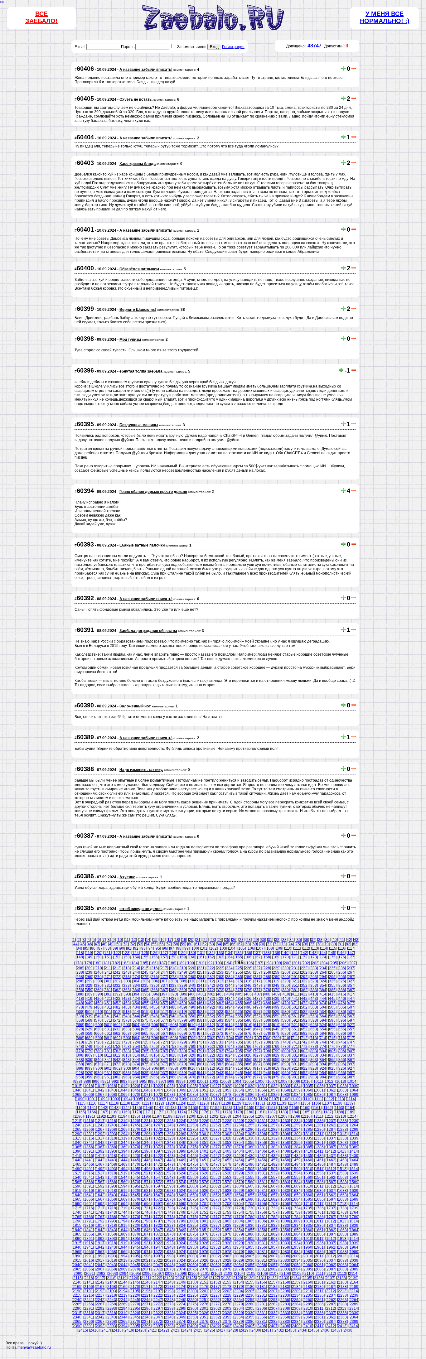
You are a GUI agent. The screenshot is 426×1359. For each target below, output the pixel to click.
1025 (192, 1086)
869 (89, 1064)
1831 (261, 1225)
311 (201, 981)
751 (107, 1046)
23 (213, 939)
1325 (192, 1138)
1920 (134, 1243)
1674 (181, 1199)
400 (192, 994)
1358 (284, 1142)
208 (80, 968)
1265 (77, 1129)
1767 (100, 1217)
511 (108, 1012)
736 (248, 1042)
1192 (101, 1116)
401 (201, 994)
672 (210, 1033)
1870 (134, 1234)
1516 (88, 1173)
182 (116, 963)
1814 (353, 1221)
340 (192, 985)
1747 (157, 1212)
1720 (134, 1208)
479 (89, 1007)
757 (164, 1046)
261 (295, 972)
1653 (227, 1195)
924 (323, 1068)
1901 (204, 1238)
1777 (215, 1217)
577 (164, 1020)
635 (145, 1029)
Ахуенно (127, 877)
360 (98, 990)
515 (145, 1012)
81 (341, 944)
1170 (137, 1112)
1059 (296, 1090)
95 (158, 948)
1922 (157, 1243)
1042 (100, 1090)
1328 (227, 1138)
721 (107, 1042)
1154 (238, 1108)
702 (211, 1038)
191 (200, 963)
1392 (100, 1151)
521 (201, 1012)
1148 (170, 1108)
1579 (238, 1182)
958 (79, 1077)
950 (285, 1073)
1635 (307, 1190)
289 (276, 977)
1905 (250, 1238)
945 (238, 1073)
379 (276, 990)
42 (349, 939)
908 (173, 1068)
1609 (296, 1186)
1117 (103, 1103)
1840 (77, 1230)
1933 (284, 1243)
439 (276, 998)
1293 (111, 1134)
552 (210, 1016)
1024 (181, 1086)
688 (80, 1038)
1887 (331, 1234)
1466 (88, 1164)
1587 (331, 1182)
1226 (204, 1121)
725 (145, 1042)
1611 (319, 1186)
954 (323, 1073)
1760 (307, 1212)
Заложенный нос (135, 706)
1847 (157, 1230)
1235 (307, 1121)
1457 (273, 1160)
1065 (77, 1094)
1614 (353, 1186)
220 (192, 968)
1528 (227, 1173)
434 (229, 998)
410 (286, 994)
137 (257, 953)
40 (334, 939)
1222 (157, 1121)
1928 (227, 1243)
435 (238, 998)
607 (164, 1025)
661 (107, 1033)
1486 (319, 1164)
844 (136, 1060)
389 (89, 994)
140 (285, 953)
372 (210, 990)
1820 (134, 1225)
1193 (112, 1116)
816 (154, 1055)
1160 (305, 1108)
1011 (317, 1081)
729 (182, 1042)
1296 (146, 1134)
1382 (273, 1147)
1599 (181, 1186)
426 (154, 998)
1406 (261, 1151)
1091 (91, 1099)
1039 (354, 1086)
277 (164, 977)
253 (220, 972)
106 (251, 948)
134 (229, 953)
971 (201, 1077)
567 (351, 1016)
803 (313, 1051)
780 (98, 1051)
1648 (169, 1195)
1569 (123, 1182)
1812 (330, 1221)
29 (256, 939)
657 (351, 1029)
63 (212, 944)
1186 (316, 1112)
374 (229, 990)
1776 (204, 1217)
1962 (331, 1247)
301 (108, 981)
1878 (227, 1234)
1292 (100, 1134)
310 (192, 981)
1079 (238, 1094)
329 (89, 985)
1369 (123, 1147)
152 (117, 957)
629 (89, 1029)
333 (126, 985)
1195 (134, 1116)
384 (323, 990)
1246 (146, 1125)
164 (229, 957)
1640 (77, 1195)
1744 (123, 1212)
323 (313, 981)
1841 (88, 1230)
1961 (319, 1247)
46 (90, 944)
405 (239, 994)
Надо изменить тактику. (141, 770)
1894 (123, 1238)
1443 (111, 1160)
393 (126, 994)
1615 (77, 1190)
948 (267, 1073)
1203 (225, 1116)
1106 (263, 1099)
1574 (181, 1182)
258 (267, 972)
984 (323, 1077)
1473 (169, 1164)
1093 (114, 1099)
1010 (306, 1081)
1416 (88, 1156)
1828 (227, 1225)
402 (211, 994)
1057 (273, 1090)
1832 (273, 1225)
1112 (329, 1099)
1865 (77, 1234)
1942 (100, 1247)
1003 (225, 1081)
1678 (227, 1199)
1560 (307, 1177)
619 (276, 1025)
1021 (146, 1086)
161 (201, 957)
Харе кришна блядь (137, 163)
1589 (354, 1182)
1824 (181, 1225)
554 (229, 1016)
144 (322, 953)
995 (143, 1081)
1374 (181, 1147)
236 (341, 968)
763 (220, 1046)
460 (192, 1003)
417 (351, 994)
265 (332, 972)
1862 (331, 1230)
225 (238, 968)
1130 (248, 1103)
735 (238, 1042)
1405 (250, 1151)
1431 (261, 1156)
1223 (169, 1121)
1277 (215, 1129)
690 (98, 1038)
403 (220, 994)
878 (173, 1064)
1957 (273, 1247)
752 (117, 1046)
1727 (215, 1208)
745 (332, 1042)
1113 (340, 1099)
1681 (261, 1199)
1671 (146, 1199)
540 (98, 1016)
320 (285, 981)
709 (276, 1038)
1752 (215, 1212)
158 (173, 957)
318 (267, 981)
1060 (307, 1090)
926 (341, 1068)
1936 (319, 1243)
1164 (350, 1108)
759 (182, 1046)
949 (276, 1073)
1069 (123, 1094)
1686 (319, 1199)
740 (285, 1042)
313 (220, 981)
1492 (100, 1169)
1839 (354, 1225)
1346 (146, 1142)
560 (285, 1016)
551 (201, 1016)
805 (332, 1051)
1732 (273, 1208)
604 (136, 1025)
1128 (226, 1103)
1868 (111, 1234)
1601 (204, 1186)
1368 (111, 1147)
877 (164, 1064)
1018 (111, 1086)
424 (136, 998)
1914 (353, 1238)
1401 (204, 1151)
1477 (215, 1164)
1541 (88, 1177)
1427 (215, 1156)
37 (313, 939)
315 (238, 981)
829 (276, 1055)
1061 (319, 1090)
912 (210, 1068)
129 (182, 953)
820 (192, 1055)
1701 (204, 1204)
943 (220, 1073)
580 (192, 1020)
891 (295, 1064)
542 (117, 1016)
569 (89, 1020)
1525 (192, 1173)
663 (126, 1033)
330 (98, 985)
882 (210, 1064)
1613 (342, 1186)
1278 (227, 1129)
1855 (250, 1230)
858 (267, 1060)
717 (351, 1038)
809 (89, 1055)
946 (248, 1073)
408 (267, 994)
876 (154, 1064)
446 (341, 998)
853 (220, 1060)
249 (182, 972)
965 (145, 1077)
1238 (342, 1121)
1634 (296, 1190)
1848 (169, 1230)
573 (126, 1020)
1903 (227, 1238)
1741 (88, 1212)
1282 (273, 1129)
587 (257, 1020)
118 (80, 953)
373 (220, 990)
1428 (227, 1156)
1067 (100, 1094)
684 (323, 1033)
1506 (261, 1169)
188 (172, 963)
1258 (284, 1125)
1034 (296, 1086)
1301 (204, 1134)
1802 (215, 1221)
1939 (354, 1243)
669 (182, 1033)
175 (332, 957)
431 (201, 998)
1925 (192, 1243)
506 (341, 1007)
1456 (261, 1160)
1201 (202, 1116)
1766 (88, 1217)
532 (304, 1012)
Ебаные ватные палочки (142, 545)
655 (332, 1029)
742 (304, 1042)
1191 (89, 1116)
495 (238, 1007)
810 (98, 1055)
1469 (123, 1164)
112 (306, 948)
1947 (157, 1247)
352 (304, 985)
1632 (273, 1190)
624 (323, 1025)
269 (89, 977)
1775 (192, 1217)
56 (161, 944)
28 (248, 939)
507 (351, 1007)
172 (304, 957)
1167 (103, 1112)
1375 (192, 1147)
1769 (123, 1217)
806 (341, 1051)
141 (294, 953)
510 (98, 1012)
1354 (238, 1142)
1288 (342, 1129)
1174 (181, 1112)
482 (117, 1007)
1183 (282, 1112)
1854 (238, 1230)
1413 (342, 1151)
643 (220, 1029)
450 (98, 1003)
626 (341, 1025)
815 (145, 1055)
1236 (319, 1121)
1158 (282, 1108)
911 (201, 1068)
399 (183, 994)
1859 (296, 1230)
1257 (273, 1125)
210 (98, 968)
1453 (227, 1160)
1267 (100, 1129)
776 (341, 1046)
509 (89, 1012)
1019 (123, 1086)
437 (257, 998)
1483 (284, 1164)
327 (351, 981)
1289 (354, 1129)
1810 (307, 1221)
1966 (88, 1252)
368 (173, 990)
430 (192, 998)
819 (182, 1055)
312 (210, 981)
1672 (157, 1199)
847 (164, 1060)
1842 (100, 1230)
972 (210, 1077)
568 (79, 1020)
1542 (100, 1177)
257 (257, 972)
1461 (319, 1160)
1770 (134, 1217)
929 (89, 1073)
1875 (192, 1234)
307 (164, 981)
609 (183, 1025)
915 (238, 1068)
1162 (327, 1108)
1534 (296, 1173)
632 (117, 1029)
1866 (88, 1234)
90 (122, 948)
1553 (227, 1177)
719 (89, 1042)
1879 (238, 1234)
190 (190, 963)
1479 (238, 1164)
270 (98, 977)
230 (285, 968)
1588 (342, 1182)
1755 (250, 1212)
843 (126, 1060)
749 (89, 1046)
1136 (316, 1103)
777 (351, 1046)
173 (313, 957)
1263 (342, 1125)
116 (342, 948)
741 (295, 1042)
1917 (100, 1243)
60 (190, 944)
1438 (342, 1156)
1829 (238, 1225)
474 (323, 1003)
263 (313, 972)
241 (107, 972)
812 (117, 1055)
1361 (319, 1142)
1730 (250, 1208)
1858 (284, 1230)
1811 (319, 1221)
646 (248, 1029)
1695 (134, 1204)
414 (323, 994)
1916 (88, 1243)
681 (295, 1033)
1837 (331, 1225)
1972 (157, 1252)
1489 (354, 1164)
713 (313, 1038)
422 (117, 998)
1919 (123, 1243)
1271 (146, 1129)
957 (351, 1073)
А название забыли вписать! (145, 69)
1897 (157, 1238)
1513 (342, 1169)
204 (324, 963)
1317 (100, 1138)
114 (324, 948)
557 (257, 1016)
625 (332, 1025)
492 (210, 1007)
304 (136, 981)
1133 (282, 1103)
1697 (157, 1204)
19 (184, 939)
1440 (77, 1160)
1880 (250, 1234)
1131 (259, 1103)
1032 (273, 1086)
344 (229, 985)
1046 (146, 1090)
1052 (215, 1090)
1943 (111, 1247)
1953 (227, 1247)
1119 (125, 1103)
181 (106, 963)
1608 (284, 1186)
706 (248, 1038)
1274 (181, 1129)
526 (248, 1012)
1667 (100, 1199)
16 (162, 939)
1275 (192, 1129)
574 (136, 1020)
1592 (100, 1186)
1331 (261, 1138)
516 (154, 1012)
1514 (353, 1169)
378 (267, 990)
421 (107, 998)
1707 (273, 1204)
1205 (248, 1116)
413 (313, 994)
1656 (261, 1195)
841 (107, 1060)
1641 (88, 1195)
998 (171, 1081)
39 (327, 939)
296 (341, 977)
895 (332, 1064)
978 (267, 1077)
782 (117, 1051)
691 (108, 1038)
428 (173, 998)
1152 (215, 1108)
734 (229, 1042)
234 (323, 968)
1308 (284, 1134)
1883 (284, 1234)
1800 (192, 1221)
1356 (261, 1142)
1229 (238, 1121)
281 (201, 977)
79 (326, 944)
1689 (354, 1199)
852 (210, 1060)
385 (332, 990)
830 (285, 1055)
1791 (88, 1221)
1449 (181, 1160)
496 (248, 1007)
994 (133, 1081)
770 (285, 1046)
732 (210, 1042)
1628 (227, 1190)
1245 (134, 1125)
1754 (238, 1212)
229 (276, 968)
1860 (307, 1230)
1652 (215, 1195)
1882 (273, 1234)
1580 (250, 1182)
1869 (123, 1234)
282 (210, 977)
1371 (146, 1147)
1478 (227, 1164)
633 (126, 1029)
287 (257, 977)
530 (285, 1012)
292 (304, 977)
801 (295, 1051)
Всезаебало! (41, 17)
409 (276, 994)
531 (295, 1012)
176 (341, 957)
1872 (157, 1234)
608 (173, 1025)
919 (276, 1068)
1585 (307, 1182)
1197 (157, 1116)
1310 (307, 1134)
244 (136, 972)
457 (164, 1003)
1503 (227, 1169)
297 (351, 977)
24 (220, 939)
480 (98, 1007)
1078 (227, 1094)
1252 (215, 1125)
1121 (147, 1103)
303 (126, 981)
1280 (250, 1129)
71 (269, 944)
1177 (215, 1112)
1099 (184, 1099)
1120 (136, 1103)
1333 (284, 1138)
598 (80, 1025)
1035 (307, 1086)
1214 (352, 1116)
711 (295, 1038)
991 (105, 1081)
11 (127, 939)
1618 (111, 1190)
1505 (250, 1169)
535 (332, 1012)
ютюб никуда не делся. (140, 909)
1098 (172, 1099)
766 (248, 1046)
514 (136, 1012)
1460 (307, 1160)
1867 (100, 1234)
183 (125, 963)
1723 (169, 1208)
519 (182, 1012)
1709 (296, 1204)
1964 (354, 1247)
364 (136, 990)
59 (183, 944)
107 (260, 948)
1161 (316, 1108)
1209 (294, 1116)
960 (98, 1077)
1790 (77, 1221)
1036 (319, 1086)
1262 (331, 1125)
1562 (331, 1177)
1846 (146, 1230)
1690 (77, 1204)
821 (201, 1055)
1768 (111, 1217)
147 (350, 953)
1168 (114, 1112)
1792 (100, 1221)
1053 (227, 1090)
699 (183, 1038)
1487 (331, 1164)
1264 (354, 1125)
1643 (111, 1195)
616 (248, 1025)
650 (285, 1029)
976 (248, 1077)
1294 (123, 1134)
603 (126, 1025)
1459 (296, 1160)
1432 (273, 1156)
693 (126, 1038)
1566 (88, 1182)
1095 (137, 1099)
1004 (237, 1081)
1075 (192, 1094)
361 (107, 990)
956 (341, 1073)
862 (304, 1060)
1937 (331, 1243)
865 (332, 1060)
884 (229, 1064)
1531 (261, 1173)
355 (332, 985)
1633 (284, 1190)
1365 (77, 1147)
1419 (123, 1156)
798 (267, 1051)
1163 (339, 1108)
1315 (77, 1138)
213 (126, 968)
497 (257, 1007)
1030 (250, 1086)
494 (229, 1007)
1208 (283, 1116)
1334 (296, 1138)
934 (136, 1073)
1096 (149, 1099)
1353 (227, 1142)
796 (248, 1051)
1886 (319, 1234)
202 (306, 963)
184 (134, 963)
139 (276, 953)
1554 (238, 1177)
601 (108, 1025)
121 (107, 953)
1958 (284, 1247)
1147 (159, 1108)
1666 (88, 1199)
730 (192, 1042)
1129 (237, 1103)
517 (164, 1012)
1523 (169, 1173)
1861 (319, 1230)
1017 (100, 1086)
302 (117, 981)
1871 (146, 1234)
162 (210, 957)
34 (291, 939)
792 (210, 1051)
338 (173, 985)
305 (145, 981)
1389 (354, 1147)
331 (107, 985)
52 (133, 944)
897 (351, 1064)
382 (304, 990)
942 (210, 1073)
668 (173, 1033)
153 (126, 957)
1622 (157, 1190)
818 (173, 1055)
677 (257, 1033)
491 (201, 1007)
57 (169, 944)
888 (267, 1064)
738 (267, 1042)
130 (191, 953)
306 (155, 981)
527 (257, 1012)
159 (182, 957)
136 (247, 953)
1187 (327, 1112)
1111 (318, 1099)
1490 (77, 1169)
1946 (146, 1247)
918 (267, 1068)
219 (182, 968)
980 (285, 1077)
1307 (273, 1134)
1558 (284, 1177)
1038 (342, 1086)
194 (228, 963)
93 (143, 948)
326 (341, 981)
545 (145, 1016)
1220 (134, 1121)
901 (108, 1068)
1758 (284, 1212)
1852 (215, 1230)
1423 (169, 1156)
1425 (192, 1156)
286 (248, 977)
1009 (294, 1081)
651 (295, 1029)
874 (136, 1064)
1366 (88, 1147)
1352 (215, 1142)
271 (107, 977)
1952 (215, 1247)
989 (87, 1081)
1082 (273, 1094)
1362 (331, 1142)
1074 (181, 1094)
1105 (251, 1099)
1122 (158, 1103)
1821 (146, 1225)
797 (257, 1051)
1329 (238, 1138)
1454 (238, 1160)
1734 (296, 1208)
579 (182, 1020)
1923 (169, 1243)
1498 (169, 1169)
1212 (329, 1116)
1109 (296, 1099)
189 (181, 963)
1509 (296, 1169)
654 (323, 1029)
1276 (204, 1129)
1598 (169, 1186)
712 (304, 1038)
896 (341, 1064)
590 (285, 1020)
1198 (168, 1116)
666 (154, 1033)
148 (79, 957)
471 (295, 1003)
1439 (354, 1156)
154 (136, 957)
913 (220, 1068)
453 (126, 1003)
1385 (307, 1147)
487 (164, 1007)
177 (351, 957)
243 (126, 972)
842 (117, 1060)
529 (276, 1012)
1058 (284, 1090)
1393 (111, 1151)
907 (164, 1068)
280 (192, 977)
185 (144, 963)
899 (89, 1068)
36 (306, 939)
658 (79, 1033)
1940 (77, 1247)
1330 (250, 1138)
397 (164, 994)
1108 (285, 1099)
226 (248, 968)
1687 (331, 1199)
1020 (134, 1086)
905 (145, 1068)
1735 (307, 1208)
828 (267, 1055)
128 (173, 953)
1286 (319, 1129)
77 (312, 944)
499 (276, 1007)
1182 (271, 1112)
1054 (238, 1090)
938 (173, 1073)
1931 (261, 1243)
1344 (123, 1142)
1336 (319, 1138)
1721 (146, 1208)
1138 (338, 1103)
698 (173, 1038)
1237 (331, 1121)
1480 (250, 1164)
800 (285, 1051)
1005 (248, 1081)
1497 (157, 1169)
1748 (169, 1212)
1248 (169, 1125)
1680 (250, 1199)
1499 (181, 1169)
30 (263, 939)
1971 (146, 1252)
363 (126, 990)
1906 (261, 1238)
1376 (204, 1147)
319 (276, 981)
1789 (354, 1217)
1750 (192, 1212)
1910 (307, 1238)
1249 (181, 1125)
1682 (273, 1199)
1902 (215, 1238)
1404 (238, 1151)
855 (238, 1060)
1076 (204, 1094)
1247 (157, 1125)
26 (234, 939)
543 (126, 1016)
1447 (157, 1160)
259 (276, 972)
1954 (238, 1247)
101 (204, 948)
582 (210, 1020)
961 (107, 1077)
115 (333, 948)
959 (89, 1077)
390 (98, 994)
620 (285, 1025)
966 (154, 1077)
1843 (111, 1230)
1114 (351, 1099)
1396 (146, 1151)
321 (295, 981)
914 (229, 1068)
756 (154, 1046)
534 (323, 1012)
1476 (204, 1164)
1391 (88, 1151)
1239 (354, 1121)
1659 (296, 1195)
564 (323, 1016)
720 (98, 1042)
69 (255, 944)
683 (313, 1033)
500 (285, 1007)
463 (220, 1003)
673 (220, 1033)
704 (229, 1038)
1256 (261, 1125)
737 (257, 1042)
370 (192, 990)
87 (100, 948)
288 (267, 977)
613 (220, 1025)
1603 (227, 1186)
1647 (157, 1195)
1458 (284, 1160)
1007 (271, 1081)
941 (201, 1073)
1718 (111, 1208)
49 (111, 944)
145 (332, 953)
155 (145, 957)
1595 (134, 1186)
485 (145, 1007)
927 (351, 1068)
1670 (134, 1199)
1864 (354, 1230)
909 (183, 1068)
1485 (307, 1164)
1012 (329, 1081)
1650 (192, 1195)
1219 (123, 1121)
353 (313, 985)
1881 (261, 1234)
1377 (215, 1147)
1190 (78, 1116)
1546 (146, 1177)
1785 (307, 1217)
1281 (261, 1129)
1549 (181, 1177)
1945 (134, 1247)
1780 (250, 1217)
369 (182, 990)
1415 (77, 1156)
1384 (296, 1147)
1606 (261, 1186)
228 (267, 968)
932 (117, 1073)
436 (248, 998)
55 (154, 944)
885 (238, 1064)
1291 (88, 1134)
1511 (319, 1169)
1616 (88, 1190)
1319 (123, 1138)
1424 (181, 1156)
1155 (249, 1108)
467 (257, 1003)
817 (164, 1055)
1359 (296, 1142)
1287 (331, 1129)
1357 (273, 1142)
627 (351, 1025)
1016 (88, 1086)
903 (126, 1068)
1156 (260, 1108)
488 (173, 1007)
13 (141, 939)
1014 (352, 1081)
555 (238, 1016)
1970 (134, 1252)
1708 (284, 1204)
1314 (353, 1134)
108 (269, 948)
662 (117, 1033)
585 (238, 1020)
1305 (250, 1134)
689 (89, 1038)
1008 (283, 1081)
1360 (307, 1142)
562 (304, 1016)
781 (107, 1051)
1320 (134, 1138)
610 (192, 1025)
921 (295, 1068)
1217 (100, 1121)
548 (173, 1016)
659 (89, 1033)
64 (219, 944)
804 (323, 1051)
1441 (88, 1160)
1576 (204, 1182)
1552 (215, 1177)
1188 (339, 1112)
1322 (157, 1138)
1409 (296, 1151)
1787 (331, 1217)
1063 (342, 1090)
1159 (294, 1108)
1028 (227, 1086)
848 (173, 1060)
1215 (77, 1121)
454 (136, 1003)
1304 (238, 1134)
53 (140, 944)
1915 (77, 1243)
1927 (215, 1243)
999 (180, 1081)
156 (154, 957)
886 (248, 1064)
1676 (204, 1199)
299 (89, 981)
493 (220, 1007)
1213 (340, 1116)
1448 (169, 1160)
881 (201, 1064)
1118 (114, 1103)
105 (241, 948)
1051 (204, 1090)
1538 (342, 1173)
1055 (250, 1090)
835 (332, 1055)
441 (295, 998)
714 (323, 1038)
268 (79, 977)
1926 (204, 1243)
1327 (215, 1138)
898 (80, 1068)
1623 (169, 1190)
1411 (319, 1151)
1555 (250, 1177)
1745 (134, 1212)
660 (98, 1033)
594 (323, 1020)
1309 (296, 1134)
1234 (296, 1121)
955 (332, 1073)
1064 (354, 1090)
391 (108, 994)
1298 (169, 1134)
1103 (229, 1099)
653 (313, 1029)
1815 (77, 1225)
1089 (354, 1094)
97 (172, 948)
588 (267, 1020)
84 (79, 948)
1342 (100, 1142)
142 (304, 953)
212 (117, 968)
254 (229, 972)
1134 (293, 1103)
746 (341, 1042)
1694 (123, 1204)
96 (165, 948)
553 (220, 1016)
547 (164, 1016)
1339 (354, 1138)
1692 (100, 1204)
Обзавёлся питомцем (139, 269)
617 (257, 1025)
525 (238, 1012)
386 (341, 990)
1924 (181, 1243)
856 (248, 1060)
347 (257, 985)
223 (220, 968)
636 (154, 1029)
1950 (192, 1247)
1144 (125, 1108)
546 (154, 1016)
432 (210, 998)
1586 (319, 1182)
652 (304, 1029)
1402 (215, 1151)
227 (257, 968)
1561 (319, 1177)
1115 (81, 1103)
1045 (134, 1090)
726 (154, 1042)
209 (89, 968)
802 (304, 1051)
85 (86, 948)
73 (283, 944)
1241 (88, 1125)
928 (79, 1073)
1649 (181, 1195)
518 (173, 1012)
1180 (249, 1112)
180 (97, 963)
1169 (125, 1112)
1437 (331, 1156)
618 (267, 1025)
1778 (227, 1217)
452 (117, 1003)
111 (297, 948)
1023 (169, 1086)
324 (323, 981)
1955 (250, 1247)
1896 (146, 1238)
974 (229, 1077)
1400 (192, 1151)
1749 (181, 1212)
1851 (204, 1230)
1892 (100, 1238)
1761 (319, 1212)
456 (154, 1003)
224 (229, 968)
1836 (319, 1225)
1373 (169, 1147)
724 (136, 1042)
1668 (111, 1199)
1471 (146, 1164)
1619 (123, 1190)
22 (205, 939)
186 (153, 963)
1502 (215, 1169)
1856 (261, 1230)
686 (341, 1033)
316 (248, 981)
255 (238, 972)
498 (267, 1007)
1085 (307, 1094)
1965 (77, 1252)
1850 (192, 1230)
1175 (193, 1112)
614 (229, 1025)
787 (164, 1051)
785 (145, 1051)
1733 (284, 1208)
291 (295, 977)
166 (248, 957)
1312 (330, 1134)
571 (107, 1020)
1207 (271, 1116)
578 (173, 1020)
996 (152, 1081)
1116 (92, 1103)
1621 (146, 1190)
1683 (284, 1199)
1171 (148, 1112)
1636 (319, 1190)
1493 (111, 1169)
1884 (296, 1234)
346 (248, 985)
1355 (250, 1142)
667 (164, 1033)
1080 (250, 1094)
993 (124, 1081)
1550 (192, 1177)
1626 (204, 1190)
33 (284, 939)
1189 (350, 1112)
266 (341, 972)
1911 (319, 1238)
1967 (100, 1252)
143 (313, 953)
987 (351, 1077)
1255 (250, 1125)
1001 (202, 1081)
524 (229, 1012)
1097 (161, 1099)
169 (276, 957)
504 (323, 1007)
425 (145, 998)
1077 (215, 1094)
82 (348, 944)
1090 (80, 1099)
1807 (273, 1221)
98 (179, 948)
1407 (273, 1151)
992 (115, 1081)
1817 (100, 1225)
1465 (77, 1164)
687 (351, 1033)
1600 (192, 1186)
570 (98, 1020)
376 (248, 990)
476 (341, 1003)
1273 (169, 1129)
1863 (342, 1230)
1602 (215, 1186)
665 (145, 1033)
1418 (111, 1156)
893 (313, 1064)
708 (267, 1038)
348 (267, 985)
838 (79, 1060)
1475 (192, 1164)
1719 (123, 1208)
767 (257, 1046)
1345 (134, 1142)
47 (97, 944)
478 (79, 1007)
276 (154, 977)
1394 (123, 1151)
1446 (146, 1160)
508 (80, 1012)
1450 (192, 1160)
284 (229, 977)
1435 (307, 1156)
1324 (181, 1138)
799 (276, 1051)
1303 (227, 1134)
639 (182, 1029)
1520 (134, 1173)
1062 (331, 1090)
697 (164, 1038)
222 (210, 968)
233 (313, 968)
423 (126, 998)
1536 (319, 1173)
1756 (261, 1212)
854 (229, 1060)
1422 (157, 1156)
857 (257, 1060)
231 (295, 968)
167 (257, 957)
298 (80, 981)
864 (323, 1060)
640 (192, 1029)
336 (154, 985)
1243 (111, 1125)
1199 (179, 1116)
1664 (354, 1195)
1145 (137, 1108)
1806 (261, 1221)
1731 (261, 1208)
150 (98, 957)
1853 (227, 1230)
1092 (103, 1099)
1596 (146, 1186)
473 (313, 1003)
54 (147, 944)
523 (220, 1012)
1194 (123, 1116)
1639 (354, 1190)
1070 (134, 1094)
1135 (304, 1103)
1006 (260, 1081)
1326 (204, 1138)
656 (341, 1029)
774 (323, 1046)
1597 (157, 1186)
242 (117, 972)
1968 (111, 1252)
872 (117, 1064)
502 (304, 1007)
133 (219, 953)
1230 (250, 1121)
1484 (296, 1164)
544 (136, 1016)
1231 (261, 1121)
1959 (296, 1247)
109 (279, 948)
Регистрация (233, 47)
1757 (273, 1212)
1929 (238, 1243)
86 (93, 948)
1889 (354, 1234)
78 (319, 944)
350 (285, 985)
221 (201, 968)
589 (276, 1020)
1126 (203, 1103)
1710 (307, 1204)
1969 (123, 1252)
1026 (204, 1086)
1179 (238, 1112)
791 (201, 1051)
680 (285, 1033)
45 (82, 944)
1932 (273, 1243)
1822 (157, 1225)
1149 (181, 1108)
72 (276, 944)
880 (192, 1064)
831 (295, 1055)
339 (182, 985)
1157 (271, 1108)
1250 (192, 1125)
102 (213, 948)
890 (285, 1064)
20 (191, 939)
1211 (317, 1116)
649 (276, 1029)
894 (323, 1064)
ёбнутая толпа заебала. (141, 371)
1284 (296, 1129)
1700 (192, 1204)
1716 (88, 1208)
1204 (237, 1116)
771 (295, 1046)
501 (295, 1007)
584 (229, 1020)
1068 (111, 1094)
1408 (284, 1151)
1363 (342, 1142)
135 (238, 953)
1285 (307, 1129)
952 (304, 1073)
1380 (250, 1147)
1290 (77, 1134)
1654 (238, 1195)
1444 (123, 1160)
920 (285, 1068)
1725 (192, 1208)
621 (295, 1025)
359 (89, 990)
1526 (204, 1173)
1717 (100, 1208)
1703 (227, 1204)
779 (89, 1051)
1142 (103, 1108)
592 (304, 1020)
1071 (146, 1094)
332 (117, 985)
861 (295, 1060)
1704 (238, 1204)
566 (341, 1016)
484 (136, 1007)
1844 (123, 1230)
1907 (273, 1238)
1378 (227, 1147)
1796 (146, 1221)
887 (257, 1064)
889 (276, 1064)
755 (145, 1046)
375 (238, 990)
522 (210, 1012)
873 (126, 1064)
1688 (342, 1199)
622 (304, 1025)
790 (192, 1051)
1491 (88, 1169)
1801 (204, 1221)
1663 (342, 1195)
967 (164, 1077)
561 (295, 1016)
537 (351, 1012)
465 (238, 1003)
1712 (330, 1204)
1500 (192, 1169)
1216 (88, 1121)
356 (341, 985)
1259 (296, 1125)
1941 (88, 1247)
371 (201, 990)
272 (117, 977)
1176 (204, 1112)
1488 (342, 1164)
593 (313, 1020)
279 (182, 977)
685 (332, 1033)
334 (136, 985)
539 (89, 1016)
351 (295, 985)
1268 (111, 1129)
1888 (342, 1234)
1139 (349, 1103)
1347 (157, 1142)
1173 (170, 1112)
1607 (273, 1186)
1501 (204, 1169)
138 (266, 953)
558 (267, 1016)
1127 (215, 1103)
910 (192, 1068)
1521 (146, 1173)
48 (104, 944)
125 (145, 953)
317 (257, 981)
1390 (77, 1151)
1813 (342, 1221)
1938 (342, 1243)
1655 (250, 1195)
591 (295, 1020)
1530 (250, 1173)
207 (352, 963)
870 (98, 1064)
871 (107, 1064)
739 (276, 1042)
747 (351, 1042)
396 (155, 994)
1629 (238, 1190)
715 (332, 1038)
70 (262, 944)
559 (276, 1016)
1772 (157, 1217)
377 (257, 990)
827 (257, 1055)
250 (192, 972)
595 (332, 1020)
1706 (261, 1204)
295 (332, 977)
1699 (181, 1204)
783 (126, 1051)
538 (79, 1016)
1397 (157, 1151)
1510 (307, 1169)
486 (154, 1007)
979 (276, 1077)
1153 (226, 1108)
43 (356, 939)
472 (304, 1003)
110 (288, 948)
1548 (169, 1177)
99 (186, 948)
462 (210, 1003)
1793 (111, 1221)
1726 (204, 1208)
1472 (157, 1164)
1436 (319, 1156)
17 (169, 939)
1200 (190, 1116)
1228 (227, 1121)
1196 (146, 1116)
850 (192, 1060)
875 (145, 1064)
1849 (181, 1230)
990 (96, 1081)
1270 (134, 1129)
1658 (284, 1195)
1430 (250, 1156)
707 (257, 1038)
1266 (88, 1129)
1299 (181, 1134)
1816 (88, 1225)
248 (173, 972)
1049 (181, 1090)
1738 (342, 1208)
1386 (319, 1147)
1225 (192, 1121)
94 (150, 948)
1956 (261, 1247)
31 (270, 939)
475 (332, 1003)
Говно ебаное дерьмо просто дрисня (153, 491)
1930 (250, 1243)
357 (351, 985)
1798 (169, 1221)
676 (248, 1033)
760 (192, 1046)
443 (313, 998)
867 (351, 1060)
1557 (273, 1177)
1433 (284, 1156)
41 (342, 939)
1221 (146, 1121)
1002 (214, 1081)
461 (201, 1003)
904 (136, 1068)
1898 (169, 1238)
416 (341, 994)
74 (290, 944)
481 (107, 1007)
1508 (284, 1169)
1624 (181, 1190)
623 (313, 1025)
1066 (88, 1094)
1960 (307, 1247)
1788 (342, 1217)
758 (173, 1046)
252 (210, 972)
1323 (169, 1138)
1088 (342, 1094)
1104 (240, 1099)
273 (126, 977)
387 (351, 990)
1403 (227, 1151)
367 (164, 990)
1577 (215, 1182)
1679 (238, 1199)
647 (257, 1029)
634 (136, 1029)
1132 (271, 1103)
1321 (146, 1138)
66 (233, 944)
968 (173, 1077)
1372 (157, 1147)
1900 (192, 1238)
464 (229, 1003)
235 (332, 968)
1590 (77, 1186)
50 (118, 944)
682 (304, 1033)
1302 (215, 1134)
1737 (331, 1208)
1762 (331, 1212)
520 (192, 1012)
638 (173, 1029)
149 (89, 957)
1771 (146, 1217)
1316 (88, 1138)
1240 (77, 1125)
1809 (296, 1221)
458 (173, 1003)
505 (332, 1007)
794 (229, 1051)
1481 (261, 1164)
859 (276, 1060)
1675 (192, 1199)
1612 (330, 1186)
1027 (215, 1086)
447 (351, 998)
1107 (274, 1099)
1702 (215, 1204)
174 (323, 957)
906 (155, 1068)
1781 (261, 1217)
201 (296, 963)
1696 (146, 1204)
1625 (192, 1190)
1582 (273, 1182)
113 (315, 948)
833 (313, 1055)
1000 (190, 1081)
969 (182, 1077)
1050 (192, 1090)
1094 (126, 1099)
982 (304, 1077)
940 (192, 1073)
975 (238, 1077)
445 (332, 998)
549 (182, 1016)
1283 (284, 1129)
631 (107, 1029)
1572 (157, 1182)
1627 (215, 1190)
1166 (92, 1112)
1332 (273, 1138)
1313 (342, 1134)
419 (89, 998)
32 (277, 939)
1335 (307, 1138)
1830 (250, 1225)
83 (355, 944)
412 (304, 994)
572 (117, 1020)
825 (238, 1055)
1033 (284, 1086)
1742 (100, 1212)
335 (145, 985)
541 (107, 1016)
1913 (342, 1238)
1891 (88, 1238)
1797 (157, 1221)
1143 (114, 1108)
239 (89, 972)
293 (313, 977)
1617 (100, 1190)
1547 (157, 1177)
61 (197, 944)
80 (334, 944)
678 (267, 1033)
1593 (111, 1186)
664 (136, 1033)
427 (164, 998)
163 (220, 957)
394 (136, 994)
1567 (100, 1182)
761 (201, 1046)
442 (304, 998)
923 (313, 1068)
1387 (331, 1147)
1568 (111, 1182)
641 (201, 1029)
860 (285, 1060)
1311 (319, 1134)
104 (232, 948)
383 (313, 990)
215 (145, 968)
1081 (261, 1094)
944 (229, 1073)
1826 (204, 1225)
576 (154, 1020)
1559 (296, 1177)
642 (210, 1029)
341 (201, 985)
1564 (354, 1177)
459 (182, 1003)
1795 (134, 1221)
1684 (296, 1199)
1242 (100, 1125)
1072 (157, 1094)
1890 (77, 1238)
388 (80, 994)
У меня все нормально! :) (384, 17)
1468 (111, 1164)
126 (154, 953)
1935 (307, 1243)
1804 (238, 1221)
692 (117, 1038)
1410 (307, 1151)
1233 (284, 1121)
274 (136, 977)
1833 (284, 1225)
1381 (261, 1147)
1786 (319, 1217)
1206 (260, 1116)
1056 (261, 1090)
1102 (218, 1099)
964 (136, 1077)
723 (126, 1042)
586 (248, 1020)
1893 (111, 1238)
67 (240, 944)
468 (267, 1003)
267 (351, 972)
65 (226, 944)
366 (154, 990)
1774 (181, 1217)
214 (136, 968)
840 (98, 1060)
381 (295, 990)
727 (164, 1042)
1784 (296, 1217)
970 (192, 1077)
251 (201, 972)
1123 (170, 1103)
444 (323, 998)
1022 (157, 1086)
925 (332, 1068)
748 (79, 1046)
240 (98, 972)
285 (238, 977)
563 (313, 1016)
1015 (77, 1086)
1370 (134, 1147)
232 (304, 968)
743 (313, 1042)
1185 (305, 1112)
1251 (204, 1125)
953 (313, 1073)
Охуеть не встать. (135, 99)
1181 (260, 1112)
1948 (169, 1247)
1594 (123, 1186)
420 (98, 998)
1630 (250, 1190)
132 (210, 953)
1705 (250, 1204)
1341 (88, 1142)
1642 (100, 1195)
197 (259, 963)
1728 (227, 1208)
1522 (157, 1173)
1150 (193, 1108)
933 (126, 1073)
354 (323, 985)
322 (304, 981)
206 (343, 963)
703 (220, 1038)
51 (125, 944)
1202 (214, 1116)
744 (323, 1042)
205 (334, 963)
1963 (342, 1247)
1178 (226, 1112)
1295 (134, 1134)
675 (238, 1033)
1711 (319, 1204)
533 (313, 1012)
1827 (215, 1225)
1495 (134, 1169)
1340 (77, 1142)
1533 (284, 1173)
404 (229, 994)
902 (117, 1068)
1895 (134, 1238)
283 (220, 977)
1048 (169, 1090)
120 (98, 953)
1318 (111, 1138)
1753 (227, 1212)
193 (218, 963)
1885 (307, 1234)
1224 (181, 1121)
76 (305, 944)
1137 (327, 1103)
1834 (296, 1225)
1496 (146, 1169)
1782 (273, 1217)
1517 (100, 1173)
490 (192, 1007)
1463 (342, 1160)
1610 (307, 1186)
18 (177, 939)
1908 (284, 1238)
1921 (146, 1243)
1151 (204, 1108)
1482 (273, 1164)
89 (115, 948)
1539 (354, 1173)
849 (182, 1060)
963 (126, 1077)
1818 (111, 1225)
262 (304, 972)
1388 (342, 1147)
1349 (181, 1142)
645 (238, 1029)
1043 (111, 1090)
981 (295, 1077)
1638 (342, 1190)
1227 (215, 1121)
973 (220, 1077)
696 (155, 1038)
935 (145, 1073)
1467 (100, 1164)
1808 (284, 1221)
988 (77, 1081)
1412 (330, 1151)
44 (75, 944)
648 (267, 1029)
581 (201, 1020)
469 (276, 1003)
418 (79, 998)
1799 (181, 1221)
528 (267, 1012)
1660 (307, 1195)
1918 (111, 1243)
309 (183, 981)
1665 (77, 1199)
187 (162, 963)
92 (136, 948)
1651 (204, 1195)
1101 (206, 1099)
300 (98, 981)
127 (163, 953)
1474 (181, 1164)
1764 (354, 1212)
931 (107, 1073)
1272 (157, 1129)
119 (89, 953)
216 (154, 968)
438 (267, 998)
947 (257, 1073)
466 (248, 1003)
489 (182, 1007)
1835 (307, 1225)
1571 (146, 1182)
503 (313, 1007)
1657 (273, 1195)
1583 (284, 1182)
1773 (169, 1217)
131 (201, 953)
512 (117, 1012)
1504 (238, 1169)
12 (134, 939)
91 (129, 948)
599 (89, 1025)
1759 (296, 1212)
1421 (146, 1156)
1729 (238, 1208)
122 (117, 953)
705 (239, 1038)
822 (210, 1055)
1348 (169, 1142)
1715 (77, 1208)
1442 (100, 1160)
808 (80, 1055)
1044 (123, 1090)
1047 (157, 1090)
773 (313, 1046)
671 (201, 1033)
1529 (238, 1173)
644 (229, 1029)
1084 (296, 1094)
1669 (123, 1199)
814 (136, 1055)
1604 (238, 1186)
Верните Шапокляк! (137, 309)
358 (79, 990)
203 (315, 963)
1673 (169, 1199)
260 (285, 972)
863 (313, 1060)
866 (341, 1060)
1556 (261, 1177)
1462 (331, 1160)
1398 (169, 1151)
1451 (204, 1160)
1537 (331, 1173)
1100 (195, 1099)
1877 (215, 1234)
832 (304, 1055)
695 (145, 1038)
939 (182, 1073)
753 (126, 1046)
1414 (353, 1151)
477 (351, 1003)
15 (155, 939)
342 (210, 985)
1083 (284, 1094)
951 (295, 1073)
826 (248, 1055)
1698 (169, 1204)
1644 (123, 1195)
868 (79, 1064)
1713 (342, 1204)
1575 (192, 1182)
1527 (215, 1173)
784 (136, 1051)
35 (299, 939)
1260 (307, 1125)
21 (198, 939)
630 (98, 1029)
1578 (227, 1182)
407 (257, 994)
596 (341, 1020)
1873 (169, 1234)
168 (267, 957)
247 (164, 972)
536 (341, 1012)
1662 (331, 1195)
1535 (307, 1173)
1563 (342, 1177)
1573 (169, 1182)
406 (248, 994)
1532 (273, 1173)
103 (223, 948)
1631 (261, 1190)
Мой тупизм (130, 339)
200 (287, 963)
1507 (273, 1169)
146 (341, 953)
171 (295, 957)
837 (351, 1055)
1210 (306, 1116)
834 (323, 1055)
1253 (227, 1125)
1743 (111, 1212)
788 (173, 1051)
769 (276, 1046)
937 (164, 1073)
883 (220, 1064)
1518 (111, 1173)
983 (313, 1077)
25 (227, 939)
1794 (123, 1221)
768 (267, 1046)
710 (286, 1038)
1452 (215, 1160)
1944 (123, 1247)
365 (145, 990)
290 (285, 977)
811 (108, 1055)
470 (285, 1003)
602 (117, 1025)
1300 (192, 1134)
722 (117, 1042)
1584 (296, 1182)
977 (257, 1077)
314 (229, 981)
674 (229, 1033)
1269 (123, 1129)
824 (229, 1055)
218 (173, 968)
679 (276, 1033)
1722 (157, 1208)
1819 (123, 1225)
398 (173, 994)
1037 (331, 1086)
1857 (273, 1230)
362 (117, 990)
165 (238, 957)
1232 (273, 1121)
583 (220, 1020)
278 (173, 977)
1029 (238, 1086)
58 (176, 944)
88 (107, 948)
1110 (307, 1099)
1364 (354, 1142)
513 (126, 1012)
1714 (353, 1204)
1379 (238, 1147)
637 (164, 1029)
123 (126, 953)
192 (209, 963)
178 (78, 963)
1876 (204, 1234)
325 (332, 981)
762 (210, 1046)
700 (192, 1038)
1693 (111, 1204)
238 (79, 972)
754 (136, 1046)
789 (182, 1051)
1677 (215, 1199)
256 (248, 972)
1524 (181, 1173)
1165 (80, 1112)
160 (192, 957)
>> (2, 2)
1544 (123, 1177)
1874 (181, 1234)
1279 (238, 1129)
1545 (134, 1177)
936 (154, 1073)
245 (145, 972)
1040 (77, 1090)
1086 (319, 1094)
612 (210, 1025)
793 (220, 1051)
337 (164, 985)
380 (285, 990)
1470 (134, 1164)
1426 (204, 1156)
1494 (123, 1169)
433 (220, 998)
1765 (77, 1217)
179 (88, 963)
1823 (169, 1225)
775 (332, 1046)
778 (79, 1051)
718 (79, 1042)
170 (285, 957)
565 (332, 1016)
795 (238, 1051)
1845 (134, 1230)
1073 (169, 1094)
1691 (88, 1204)
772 (304, 1046)
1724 (181, 1208)
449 (89, 1003)
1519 (123, 1173)
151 (107, 957)
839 (89, 1060)
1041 (88, 1090)
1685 (307, 1199)
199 (277, 963)
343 (220, 985)
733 (220, 1042)
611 (201, 1025)
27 (241, 939)
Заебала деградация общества (148, 631)
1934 (296, 1243)
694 (136, 1038)
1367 (100, 1147)
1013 (340, 1081)
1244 (123, 1125)
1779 (238, 1217)
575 (145, 1020)
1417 (100, 1156)
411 (295, 994)
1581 (261, 1182)
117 (351, 948)
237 (351, 968)
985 (332, 1077)
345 (238, 985)
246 (154, 972)
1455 (250, 1160)
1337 (331, 1138)
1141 (92, 1108)
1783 (284, 1217)
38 (320, 939)
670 (192, 1033)
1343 (111, 1142)
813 (126, 1055)
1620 (134, 1190)
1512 (330, 1169)
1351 (204, 1142)
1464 (354, 1160)
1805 (250, 1221)
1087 (331, 1094)
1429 (238, 1156)
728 (173, 1042)
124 (135, 953)
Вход (214, 47)
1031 (261, 1086)
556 (248, 1016)
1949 (181, 1247)
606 (155, 1025)
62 (204, 944)
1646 (146, 1195)
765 (238, 1046)
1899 (181, 1238)
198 (268, 963)
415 (332, 994)
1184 (294, 1112)
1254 (238, 1125)
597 (351, 1020)
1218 (111, 1121)
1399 (181, 1151)
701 (201, 1038)
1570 (134, 1182)
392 (117, 994)
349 (276, 985)
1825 (192, 1225)
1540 (77, 1177)
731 (201, 1042)
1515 (77, 1173)
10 (120, 939)
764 (229, 1046)
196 (249, 963)
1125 (192, 1103)
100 (194, 948)
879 (182, 1064)
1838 (342, 1225)
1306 (261, 1134)
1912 (330, 1238)
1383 (284, 1147)
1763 (342, 1212)
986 (341, 1077)
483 (126, 1007)
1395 (134, 1151)
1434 (296, 1156)
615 (238, 1025)
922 (304, 1068)
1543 (111, 1177)
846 (154, 1060)
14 (148, 939)
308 (173, 981)
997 (161, 1081)
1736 (319, 1208)
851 (201, 1060)
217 (164, 968)
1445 (134, 1160)
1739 (354, 1208)
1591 (88, 1186)
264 (323, 972)
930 (98, 1073)
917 (257, 1068)
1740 (77, 1212)
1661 (319, 1195)
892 (304, 1064)
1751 (204, 1212)
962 (117, 1077)
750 (98, 1046)
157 (164, 957)
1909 (296, 1238)
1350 (192, 1142)
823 (220, 1055)
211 (108, 968)
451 (107, 1003)
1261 (319, 1125)
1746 (146, 1212)
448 (79, 1003)
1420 (134, 1156)
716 (341, 1038)
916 (248, 1068)
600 (98, 1025)
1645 (134, 1195)
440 (285, 998)
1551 (204, 1177)
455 (145, 1003)
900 (98, 1068)
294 (323, 977)
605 (145, 1025)
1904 (238, 1238)
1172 (159, 1112)
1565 (77, 1182)
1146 (148, 1108)
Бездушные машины (138, 425)
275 (145, 977)
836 (341, 1055)
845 (145, 1060)
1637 (331, 1190)
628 (79, 1029)
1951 (204, 1247)
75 (298, 944)
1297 (157, 1134)
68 (247, 944)
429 (182, 998)
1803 (227, 1221)
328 (79, 985)
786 (154, 1051)
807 (351, 1051)
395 (145, 994)
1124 (181, 1103)
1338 (342, 1138)
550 (192, 1016)
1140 (80, 1108)
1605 (250, 1186)
